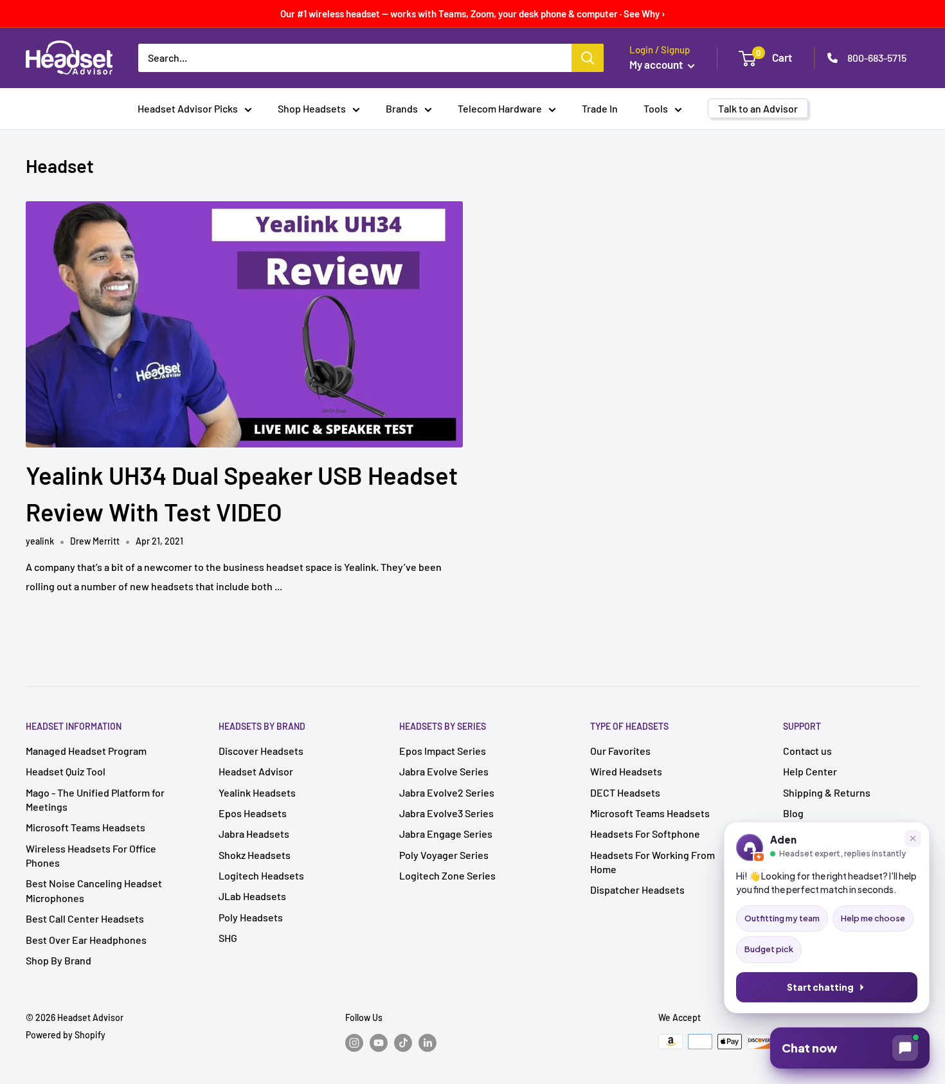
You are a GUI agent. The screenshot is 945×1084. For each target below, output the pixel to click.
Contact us (807, 751)
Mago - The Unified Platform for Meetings (95, 799)
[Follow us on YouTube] (379, 1043)
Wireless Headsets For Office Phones (91, 855)
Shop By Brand (58, 960)
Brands (402, 108)
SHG (228, 938)
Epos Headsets (253, 813)
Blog (793, 813)
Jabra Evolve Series (444, 771)
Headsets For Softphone (645, 833)
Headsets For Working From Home (652, 862)
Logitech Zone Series (447, 875)
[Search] (588, 58)
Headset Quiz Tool (65, 771)
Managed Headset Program (86, 751)
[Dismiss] (913, 838)
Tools (656, 108)
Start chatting (820, 987)
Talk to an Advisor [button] (758, 108)
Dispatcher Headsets (637, 889)
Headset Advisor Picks (188, 108)
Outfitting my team (782, 918)
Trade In (600, 108)
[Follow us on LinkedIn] (428, 1043)
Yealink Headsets (257, 792)
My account (657, 64)
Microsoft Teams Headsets (85, 827)
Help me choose (873, 918)
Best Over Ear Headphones (86, 940)
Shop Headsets (312, 108)
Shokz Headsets (255, 855)
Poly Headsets (251, 917)
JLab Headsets (252, 896)
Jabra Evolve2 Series (446, 792)
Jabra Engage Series (445, 833)
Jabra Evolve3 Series (446, 813)
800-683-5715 (876, 57)
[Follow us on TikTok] (403, 1043)
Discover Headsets (261, 751)
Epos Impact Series (442, 751)
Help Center (810, 771)
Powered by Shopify (65, 1034)
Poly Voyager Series (444, 855)
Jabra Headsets (254, 833)
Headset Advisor (256, 771)
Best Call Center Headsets (85, 918)
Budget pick (768, 949)
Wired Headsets (626, 771)
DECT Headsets (625, 792)
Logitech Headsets (261, 875)
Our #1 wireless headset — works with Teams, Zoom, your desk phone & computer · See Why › (472, 13)
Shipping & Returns (826, 792)
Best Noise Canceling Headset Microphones (94, 890)
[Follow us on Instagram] (354, 1043)
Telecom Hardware (500, 108)
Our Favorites (620, 751)
